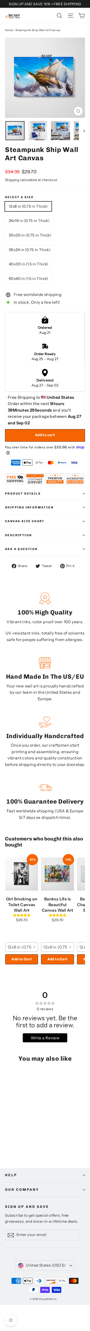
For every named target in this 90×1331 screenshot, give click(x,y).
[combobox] (21, 947)
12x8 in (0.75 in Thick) (28, 206)
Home (9, 30)
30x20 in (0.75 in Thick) (30, 235)
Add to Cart (22, 959)
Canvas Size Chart (24, 521)
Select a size (19, 197)
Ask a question (21, 549)
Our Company (22, 1190)
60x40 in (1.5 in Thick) (28, 278)
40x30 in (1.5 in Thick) (28, 264)
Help (11, 1175)
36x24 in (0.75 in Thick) (29, 249)
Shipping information (29, 507)
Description (18, 535)
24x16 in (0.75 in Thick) (29, 220)
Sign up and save (27, 1207)
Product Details (23, 493)
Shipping (12, 180)
